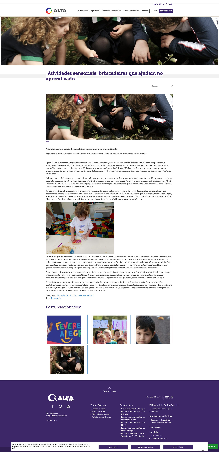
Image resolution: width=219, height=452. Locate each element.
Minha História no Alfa (161, 423)
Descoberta (56, 298)
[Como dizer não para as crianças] (154, 329)
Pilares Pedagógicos (101, 414)
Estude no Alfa (166, 11)
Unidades (145, 11)
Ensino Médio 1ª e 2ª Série (132, 433)
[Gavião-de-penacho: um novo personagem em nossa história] (67, 329)
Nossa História (98, 412)
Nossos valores (98, 409)
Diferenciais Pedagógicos (111, 11)
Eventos (154, 412)
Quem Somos (82, 11)
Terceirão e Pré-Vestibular (133, 436)
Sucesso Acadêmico (131, 11)
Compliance (51, 420)
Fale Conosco (157, 436)
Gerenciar (113, 447)
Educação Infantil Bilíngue (133, 409)
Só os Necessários (145, 447)
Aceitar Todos (178, 447)
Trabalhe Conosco (159, 438)
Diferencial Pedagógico (161, 409)
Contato (153, 11)
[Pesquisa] (172, 86)
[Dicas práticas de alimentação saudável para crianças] (68, 359)
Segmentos (94, 11)
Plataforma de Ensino (101, 417)
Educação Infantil (65, 295)
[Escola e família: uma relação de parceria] (111, 329)
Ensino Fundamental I (83, 295)
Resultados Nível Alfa (160, 420)
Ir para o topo (109, 391)
